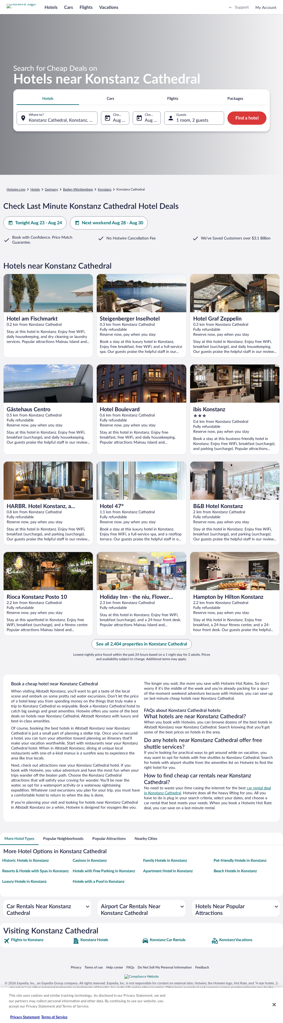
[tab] (48, 99)
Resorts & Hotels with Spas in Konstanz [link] (35, 871)
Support (242, 7)
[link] (37, 941)
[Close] (274, 1005)
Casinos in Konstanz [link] (90, 861)
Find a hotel (247, 118)
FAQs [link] (130, 967)
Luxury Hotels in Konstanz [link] (24, 882)
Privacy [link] (76, 967)
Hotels (50, 7)
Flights (86, 7)
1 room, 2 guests (192, 120)
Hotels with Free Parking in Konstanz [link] (104, 871)
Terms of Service (54, 1017)
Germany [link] (51, 189)
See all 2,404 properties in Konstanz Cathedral (141, 644)
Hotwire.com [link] (16, 189)
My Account (265, 8)
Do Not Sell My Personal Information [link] (165, 967)
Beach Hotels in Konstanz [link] (235, 871)
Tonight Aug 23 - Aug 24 (38, 223)
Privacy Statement (25, 1017)
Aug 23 (120, 120)
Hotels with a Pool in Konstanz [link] (98, 882)
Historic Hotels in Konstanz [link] (25, 861)
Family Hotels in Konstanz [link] (165, 861)
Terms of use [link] (94, 967)
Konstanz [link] (104, 189)
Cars (68, 7)
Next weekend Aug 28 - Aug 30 (112, 223)
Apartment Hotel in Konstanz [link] (168, 871)
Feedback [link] (202, 967)
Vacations (108, 7)
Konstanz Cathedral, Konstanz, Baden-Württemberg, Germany (63, 120)
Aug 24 (152, 120)
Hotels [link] (35, 189)
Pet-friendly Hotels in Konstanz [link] (240, 861)
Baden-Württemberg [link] (78, 189)
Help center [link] (114, 967)
